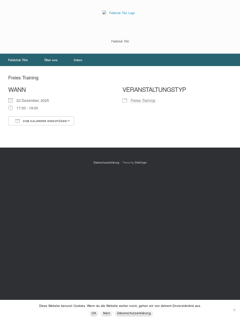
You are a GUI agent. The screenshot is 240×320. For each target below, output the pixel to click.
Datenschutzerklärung (106, 162)
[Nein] (234, 310)
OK (94, 313)
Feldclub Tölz (18, 60)
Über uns (50, 60)
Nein (106, 313)
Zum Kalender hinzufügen (44, 121)
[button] (233, 60)
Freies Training (143, 100)
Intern (78, 60)
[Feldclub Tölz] (120, 23)
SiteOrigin (141, 162)
